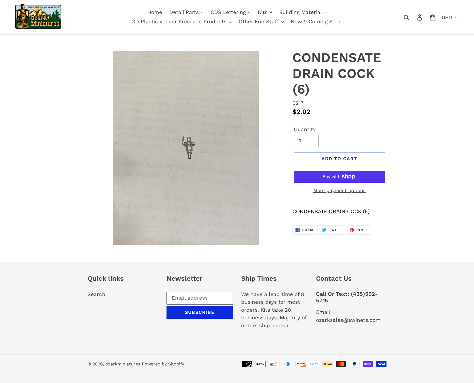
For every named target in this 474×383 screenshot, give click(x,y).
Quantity (305, 129)
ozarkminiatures (122, 364)
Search (96, 294)
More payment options (339, 190)
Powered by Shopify (163, 364)
